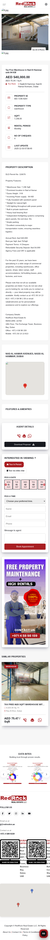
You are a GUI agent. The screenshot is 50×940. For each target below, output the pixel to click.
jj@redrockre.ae (7, 824)
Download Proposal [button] (22, 444)
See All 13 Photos (38, 50)
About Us (7, 932)
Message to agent (12, 530)
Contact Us (16, 932)
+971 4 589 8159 (7, 834)
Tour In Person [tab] (15, 464)
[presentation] (6, 484)
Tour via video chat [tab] (16, 471)
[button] (32, 891)
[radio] (8, 484)
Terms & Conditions (31, 932)
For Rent (12, 84)
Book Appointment (25, 546)
